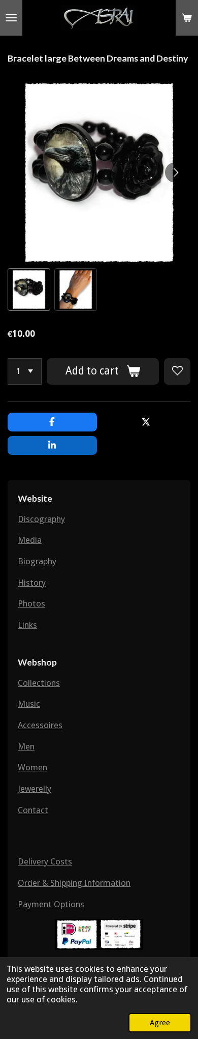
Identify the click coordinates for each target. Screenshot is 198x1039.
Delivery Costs (45, 861)
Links (27, 625)
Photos (31, 603)
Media (30, 540)
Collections (39, 683)
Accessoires (40, 725)
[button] (29, 289)
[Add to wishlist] (177, 371)
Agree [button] (160, 1022)
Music (29, 704)
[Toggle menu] (11, 18)
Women (32, 767)
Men (26, 746)
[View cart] (187, 18)
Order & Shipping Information (74, 883)
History (32, 583)
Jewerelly (34, 789)
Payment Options (51, 904)
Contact (33, 810)
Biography (37, 561)
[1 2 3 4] (25, 371)
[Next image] (175, 172)
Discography (41, 519)
